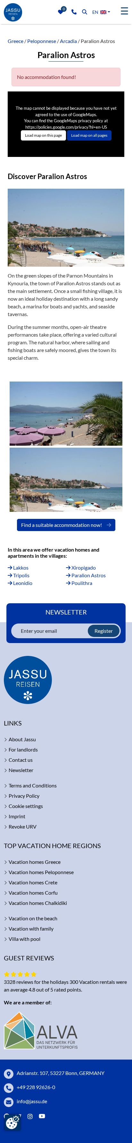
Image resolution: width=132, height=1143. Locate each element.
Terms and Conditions (33, 785)
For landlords (23, 749)
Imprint (17, 816)
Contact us (21, 760)
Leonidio (22, 583)
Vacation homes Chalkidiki (38, 903)
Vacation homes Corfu (33, 892)
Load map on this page (43, 135)
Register (104, 631)
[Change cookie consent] (12, 1122)
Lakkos (20, 567)
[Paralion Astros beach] (66, 414)
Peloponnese (41, 41)
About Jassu (22, 739)
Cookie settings (26, 806)
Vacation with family (31, 928)
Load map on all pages (89, 135)
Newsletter (21, 770)
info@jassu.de (32, 1101)
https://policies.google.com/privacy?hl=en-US (66, 127)
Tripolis (20, 575)
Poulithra (81, 583)
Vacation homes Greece (35, 862)
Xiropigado (83, 567)
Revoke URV (23, 826)
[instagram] (30, 1116)
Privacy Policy (24, 796)
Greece (15, 41)
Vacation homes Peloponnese (41, 872)
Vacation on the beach (33, 918)
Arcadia (68, 41)
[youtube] (43, 1116)
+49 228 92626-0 (36, 1087)
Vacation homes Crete (33, 882)
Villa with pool (24, 939)
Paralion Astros (88, 575)
